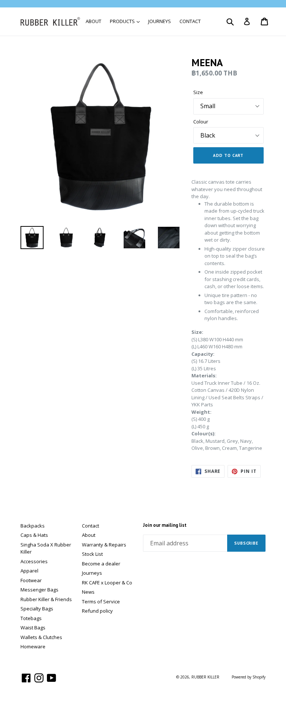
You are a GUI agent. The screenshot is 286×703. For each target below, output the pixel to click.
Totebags (31, 618)
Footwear (31, 580)
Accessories (34, 561)
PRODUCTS (123, 21)
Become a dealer (101, 563)
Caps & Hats (34, 535)
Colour (200, 121)
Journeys (92, 573)
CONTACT (190, 21)
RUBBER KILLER (205, 677)
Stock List (92, 554)
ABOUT (93, 21)
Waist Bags (32, 627)
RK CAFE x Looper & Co (107, 582)
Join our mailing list (165, 525)
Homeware (32, 646)
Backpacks (32, 525)
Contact (90, 525)
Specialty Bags (36, 608)
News (88, 591)
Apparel (29, 570)
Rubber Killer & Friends (46, 599)
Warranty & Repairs (104, 544)
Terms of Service (101, 601)
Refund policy (97, 610)
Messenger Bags (39, 589)
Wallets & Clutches (41, 637)
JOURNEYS (159, 21)
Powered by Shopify (249, 677)
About (88, 535)
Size (198, 92)
